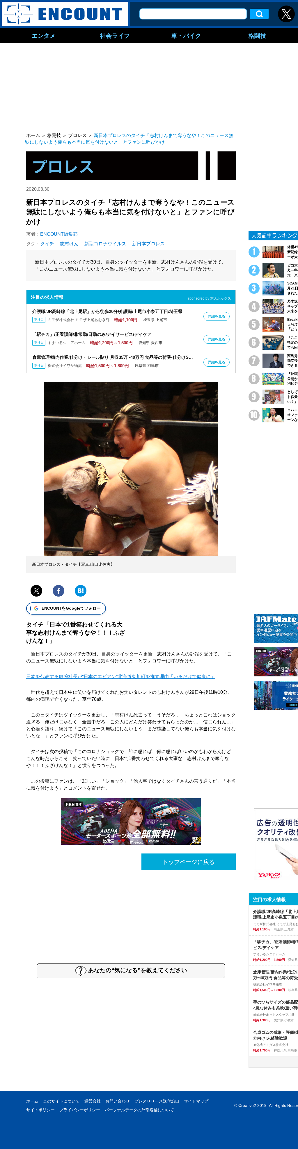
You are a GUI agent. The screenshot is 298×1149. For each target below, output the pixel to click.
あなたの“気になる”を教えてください (137, 970)
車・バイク (186, 35)
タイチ (47, 243)
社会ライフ (115, 35)
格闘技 (258, 35)
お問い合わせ (117, 1101)
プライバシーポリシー (79, 1110)
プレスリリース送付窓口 (156, 1101)
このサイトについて (61, 1101)
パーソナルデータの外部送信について (139, 1110)
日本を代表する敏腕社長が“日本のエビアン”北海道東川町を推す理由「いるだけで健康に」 (120, 676)
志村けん (69, 243)
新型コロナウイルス (105, 243)
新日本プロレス (148, 243)
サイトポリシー (40, 1110)
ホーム (32, 1101)
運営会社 (92, 1101)
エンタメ (44, 35)
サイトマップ (196, 1101)
